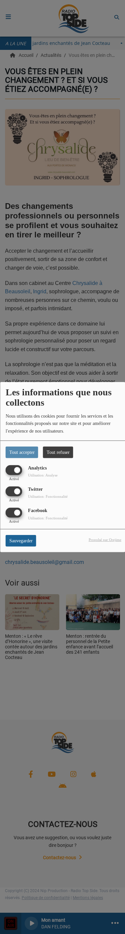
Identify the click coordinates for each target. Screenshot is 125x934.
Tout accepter (22, 452)
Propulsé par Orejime (105, 540)
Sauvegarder (21, 540)
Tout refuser (58, 452)
